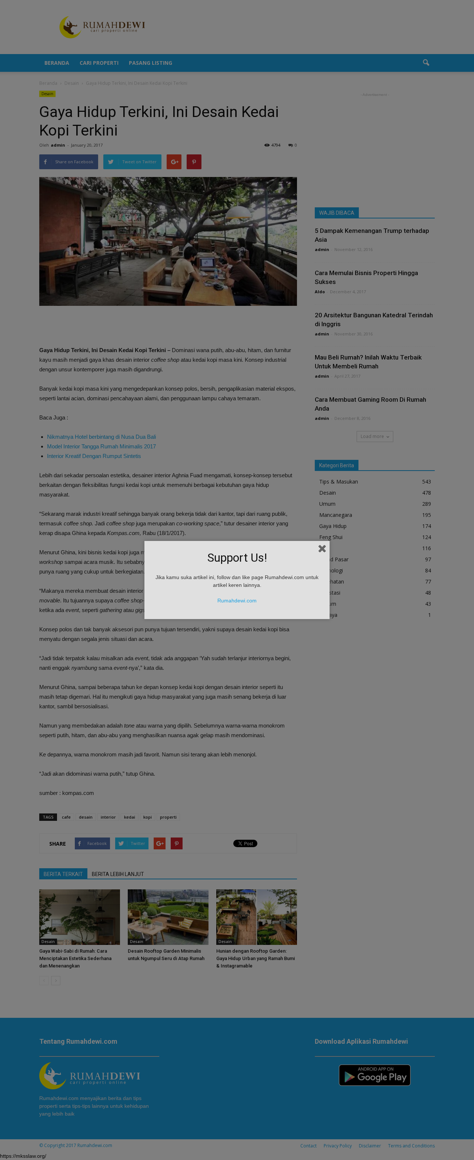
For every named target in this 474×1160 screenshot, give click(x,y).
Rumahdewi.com (237, 601)
